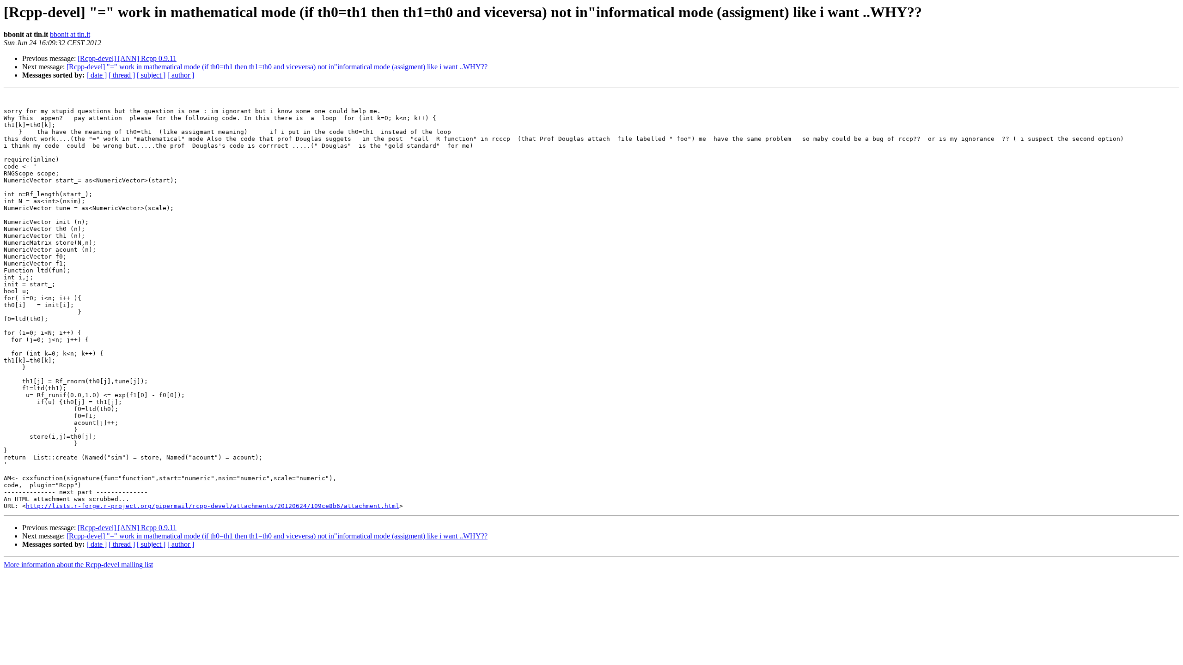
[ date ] (96, 75)
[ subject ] (151, 75)
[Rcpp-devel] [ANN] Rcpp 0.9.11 (127, 58)
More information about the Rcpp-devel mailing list (78, 564)
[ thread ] (122, 75)
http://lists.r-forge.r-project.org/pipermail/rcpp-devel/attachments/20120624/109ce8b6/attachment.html (212, 505)
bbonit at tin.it (70, 34)
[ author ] (180, 75)
